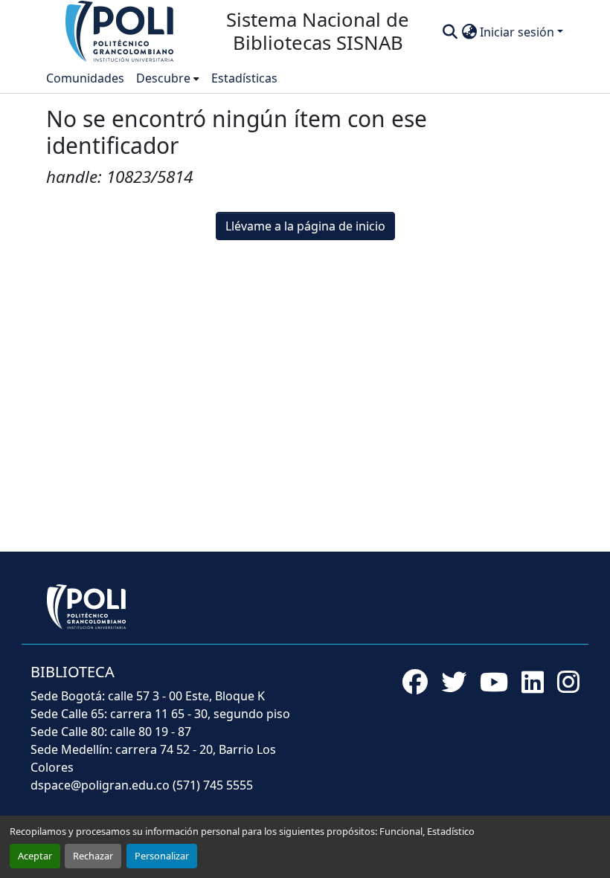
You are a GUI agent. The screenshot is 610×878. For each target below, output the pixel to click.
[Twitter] (453, 682)
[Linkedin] (532, 682)
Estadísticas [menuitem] (244, 78)
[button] (120, 30)
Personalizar (162, 855)
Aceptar (35, 855)
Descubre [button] (163, 78)
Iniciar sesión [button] (518, 32)
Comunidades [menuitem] (85, 78)
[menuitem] (167, 78)
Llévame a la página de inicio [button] (305, 226)
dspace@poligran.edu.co (100, 785)
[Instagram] (568, 682)
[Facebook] (415, 682)
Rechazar (93, 855)
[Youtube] (494, 682)
